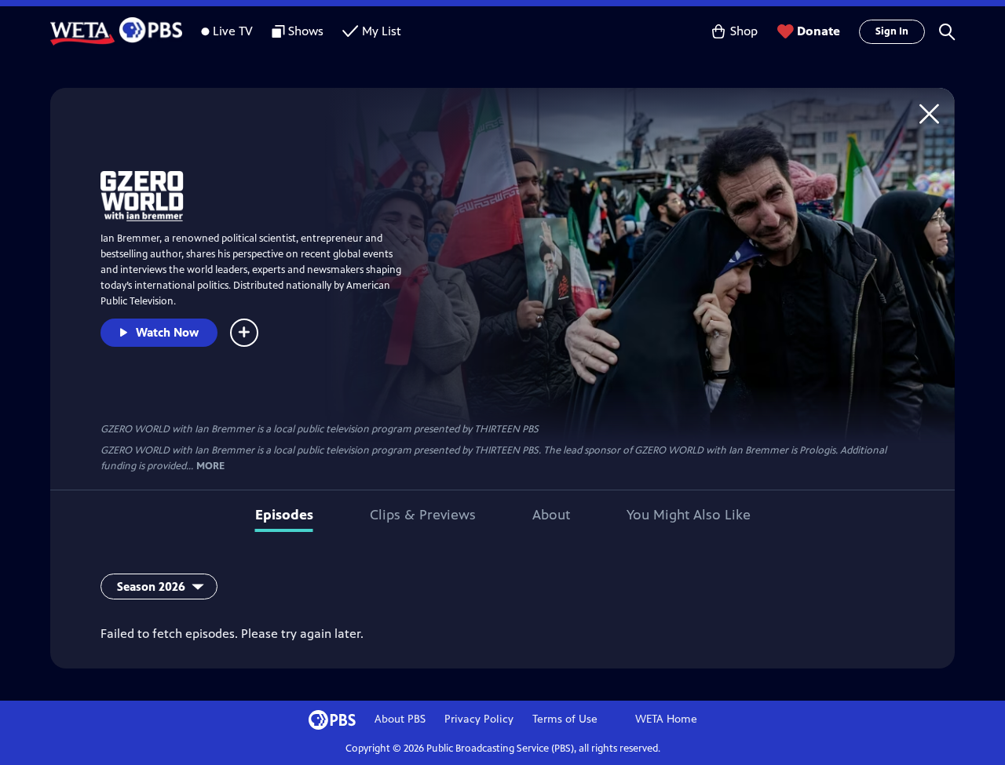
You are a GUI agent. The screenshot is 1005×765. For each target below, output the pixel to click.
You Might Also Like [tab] (689, 514)
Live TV (233, 31)
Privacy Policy (478, 719)
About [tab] (551, 514)
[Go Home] (929, 113)
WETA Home (666, 719)
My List (381, 31)
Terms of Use (565, 719)
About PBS (400, 719)
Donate (818, 31)
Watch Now (167, 332)
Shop (744, 31)
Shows (305, 31)
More (210, 466)
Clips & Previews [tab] (423, 514)
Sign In (891, 31)
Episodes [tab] (284, 514)
